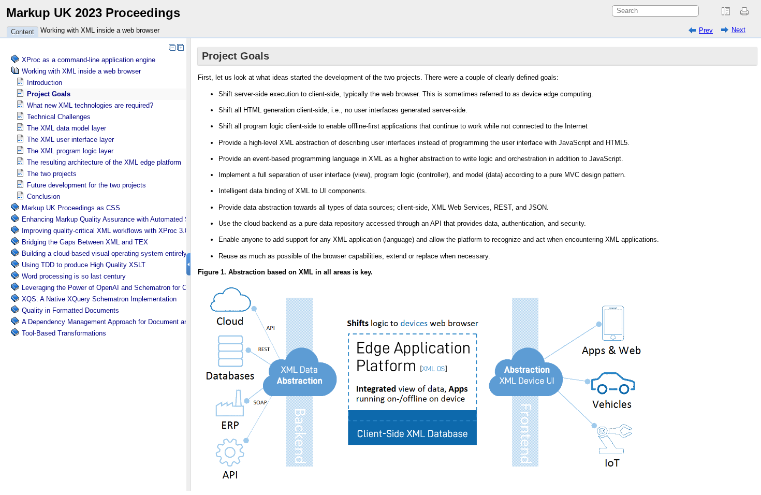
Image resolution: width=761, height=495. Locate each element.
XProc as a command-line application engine (88, 60)
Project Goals (48, 94)
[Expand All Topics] (180, 47)
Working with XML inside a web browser (99, 30)
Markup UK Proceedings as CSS (71, 208)
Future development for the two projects (86, 185)
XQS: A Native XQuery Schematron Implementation (99, 299)
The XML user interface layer (70, 139)
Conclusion (43, 196)
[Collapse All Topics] (172, 47)
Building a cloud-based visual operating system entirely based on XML (127, 253)
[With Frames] (726, 11)
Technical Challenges (59, 117)
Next (738, 30)
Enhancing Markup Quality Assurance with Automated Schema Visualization (136, 219)
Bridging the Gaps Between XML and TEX (85, 242)
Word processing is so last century (74, 276)
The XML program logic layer (70, 151)
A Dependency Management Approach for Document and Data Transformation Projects (152, 322)
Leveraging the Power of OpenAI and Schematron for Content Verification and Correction (154, 288)
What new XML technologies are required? (90, 105)
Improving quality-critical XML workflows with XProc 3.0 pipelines (119, 231)
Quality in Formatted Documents (70, 310)
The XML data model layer (66, 128)
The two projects (52, 174)
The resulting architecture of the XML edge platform (104, 162)
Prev (706, 30)
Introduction (44, 82)
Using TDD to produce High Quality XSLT (83, 265)
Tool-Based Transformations (64, 333)
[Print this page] (746, 11)
